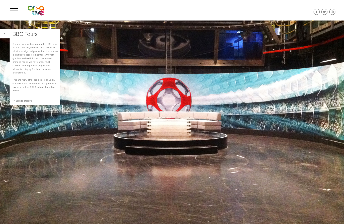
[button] (5, 33)
